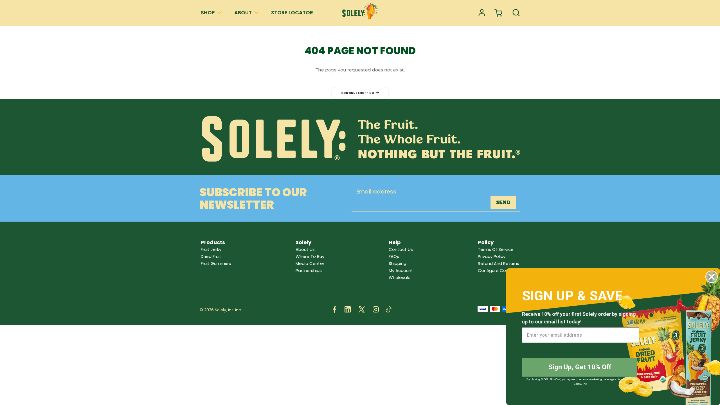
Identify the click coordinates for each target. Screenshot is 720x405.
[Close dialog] (711, 277)
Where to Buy (310, 256)
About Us (305, 249)
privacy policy (491, 256)
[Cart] (499, 13)
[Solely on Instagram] (376, 310)
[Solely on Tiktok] (389, 310)
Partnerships (309, 270)
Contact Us (401, 249)
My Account (401, 270)
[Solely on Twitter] (361, 310)
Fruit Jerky (211, 249)
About (243, 12)
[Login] (481, 13)
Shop (208, 12)
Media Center (310, 263)
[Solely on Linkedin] (348, 310)
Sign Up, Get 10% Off (579, 367)
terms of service (496, 249)
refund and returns (498, 263)
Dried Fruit (211, 256)
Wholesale (400, 277)
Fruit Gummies (216, 263)
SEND (503, 202)
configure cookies (497, 270)
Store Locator (292, 12)
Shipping (397, 263)
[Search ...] (516, 13)
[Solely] (360, 13)
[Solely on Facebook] (335, 310)
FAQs (394, 256)
